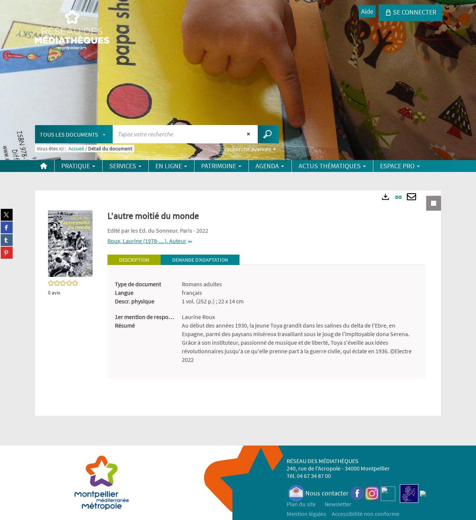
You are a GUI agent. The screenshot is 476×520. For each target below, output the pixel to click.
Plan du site (301, 504)
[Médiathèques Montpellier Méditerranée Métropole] (72, 30)
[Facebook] (357, 493)
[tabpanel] (266, 322)
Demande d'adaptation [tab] (200, 259)
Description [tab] (134, 259)
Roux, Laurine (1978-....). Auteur (146, 241)
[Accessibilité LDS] (409, 493)
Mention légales (306, 513)
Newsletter (338, 504)
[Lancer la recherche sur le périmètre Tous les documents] (268, 134)
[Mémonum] (423, 493)
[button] (70, 243)
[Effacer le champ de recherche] (249, 134)
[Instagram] (372, 493)
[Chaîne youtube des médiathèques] (388, 493)
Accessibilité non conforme (365, 513)
